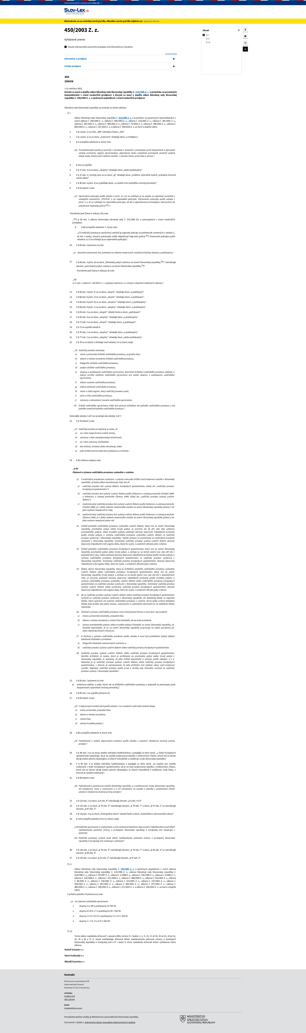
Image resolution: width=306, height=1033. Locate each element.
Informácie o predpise (75, 58)
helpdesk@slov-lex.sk (73, 1008)
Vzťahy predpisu (72, 66)
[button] (239, 30)
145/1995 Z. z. (127, 869)
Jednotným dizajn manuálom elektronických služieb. (110, 1022)
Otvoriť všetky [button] (171, 53)
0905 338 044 (69, 999)
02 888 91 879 (69, 996)
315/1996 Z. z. (142, 92)
